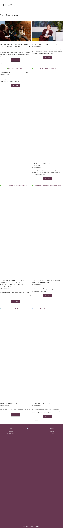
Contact (54, 9)
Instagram (51, 430)
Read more (15, 60)
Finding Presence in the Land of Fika (14, 72)
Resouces (34, 9)
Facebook (52, 428)
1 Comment (35, 420)
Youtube (52, 433)
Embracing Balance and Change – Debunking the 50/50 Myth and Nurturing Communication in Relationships (13, 283)
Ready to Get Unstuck (8, 404)
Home (12, 9)
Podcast (42, 9)
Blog (48, 9)
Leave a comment (4, 63)
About (17, 9)
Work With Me (24, 9)
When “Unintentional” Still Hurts (45, 44)
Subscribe (10, 431)
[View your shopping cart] (59, 9)
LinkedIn (52, 431)
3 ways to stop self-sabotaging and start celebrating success (46, 281)
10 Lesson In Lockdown (41, 404)
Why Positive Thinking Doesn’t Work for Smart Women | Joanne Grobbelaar (15, 46)
